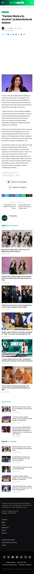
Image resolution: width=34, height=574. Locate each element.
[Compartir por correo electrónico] (16, 34)
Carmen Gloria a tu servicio (10, 173)
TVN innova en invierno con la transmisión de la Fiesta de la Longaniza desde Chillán (16, 306)
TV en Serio (10, 28)
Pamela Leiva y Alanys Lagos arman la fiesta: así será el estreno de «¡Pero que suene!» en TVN (16, 278)
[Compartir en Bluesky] (8, 34)
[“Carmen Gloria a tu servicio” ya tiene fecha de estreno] (17, 83)
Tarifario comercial (25, 564)
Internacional (5, 527)
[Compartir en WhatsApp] (18, 34)
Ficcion (4, 525)
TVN (18, 175)
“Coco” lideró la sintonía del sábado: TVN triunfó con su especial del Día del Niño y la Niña (16, 387)
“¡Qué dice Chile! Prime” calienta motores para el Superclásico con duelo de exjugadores (22, 487)
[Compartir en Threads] (21, 34)
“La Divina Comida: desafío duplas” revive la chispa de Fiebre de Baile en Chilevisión (22, 418)
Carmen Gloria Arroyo (8, 175)
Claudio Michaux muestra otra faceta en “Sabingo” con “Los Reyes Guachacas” (21, 458)
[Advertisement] (17, 54)
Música (3, 522)
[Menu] (3, 3)
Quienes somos (10, 562)
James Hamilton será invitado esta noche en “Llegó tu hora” (25, 206)
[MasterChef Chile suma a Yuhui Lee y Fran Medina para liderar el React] (17, 238)
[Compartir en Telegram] (11, 34)
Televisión (5, 12)
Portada (3, 7)
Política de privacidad (10, 564)
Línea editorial (21, 562)
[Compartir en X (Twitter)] (5, 34)
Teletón (4, 545)
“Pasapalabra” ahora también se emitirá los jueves (9, 206)
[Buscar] (31, 3)
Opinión (4, 530)
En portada (6, 402)
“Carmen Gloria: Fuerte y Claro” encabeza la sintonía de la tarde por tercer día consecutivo (17, 360)
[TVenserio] (17, 2)
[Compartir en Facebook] (3, 34)
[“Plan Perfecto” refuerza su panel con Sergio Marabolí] (6, 469)
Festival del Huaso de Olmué (9, 542)
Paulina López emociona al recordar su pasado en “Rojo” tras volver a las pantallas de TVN (17, 333)
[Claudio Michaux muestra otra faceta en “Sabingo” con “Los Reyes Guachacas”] (6, 459)
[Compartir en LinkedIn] (13, 34)
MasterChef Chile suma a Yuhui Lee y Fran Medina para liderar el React (16, 250)
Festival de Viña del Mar (8, 540)
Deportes (4, 533)
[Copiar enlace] (24, 34)
